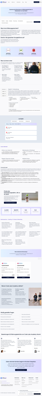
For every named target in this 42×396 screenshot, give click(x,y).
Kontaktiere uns (24, 386)
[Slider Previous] (39, 258)
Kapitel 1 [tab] (3, 91)
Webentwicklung (17, 384)
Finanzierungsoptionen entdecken (9, 202)
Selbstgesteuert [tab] (28, 121)
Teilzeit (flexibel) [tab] (21, 121)
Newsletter (30, 384)
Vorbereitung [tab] (3, 89)
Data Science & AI (17, 381)
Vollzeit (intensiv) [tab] (14, 121)
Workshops (30, 381)
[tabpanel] (24, 100)
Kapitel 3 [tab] (3, 95)
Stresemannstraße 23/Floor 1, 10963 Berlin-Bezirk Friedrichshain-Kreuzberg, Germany (7, 385)
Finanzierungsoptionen (25, 384)
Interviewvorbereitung (32, 382)
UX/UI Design (17, 382)
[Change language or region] (40, 2)
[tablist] (4, 92)
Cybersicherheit (5, 265)
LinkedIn (37, 379)
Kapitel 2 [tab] (3, 93)
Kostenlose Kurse (31, 379)
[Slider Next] (40, 258)
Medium (37, 382)
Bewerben (8, 277)
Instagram (37, 381)
